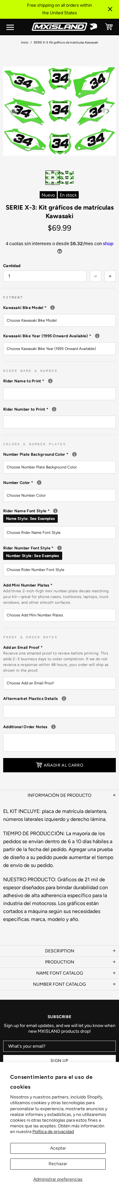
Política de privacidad (53, 1131)
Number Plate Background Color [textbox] (59, 454)
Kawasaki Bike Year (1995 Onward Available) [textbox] (59, 335)
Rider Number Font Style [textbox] (59, 551)
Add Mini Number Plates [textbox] (56, 594)
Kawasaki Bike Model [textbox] (59, 307)
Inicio (25, 42)
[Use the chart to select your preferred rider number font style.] (59, 548)
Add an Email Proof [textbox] (56, 659)
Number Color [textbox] (59, 482)
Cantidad (11, 265)
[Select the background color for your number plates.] (74, 454)
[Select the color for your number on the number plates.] (39, 482)
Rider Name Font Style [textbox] (59, 514)
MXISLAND (60, 27)
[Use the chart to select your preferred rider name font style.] (55, 510)
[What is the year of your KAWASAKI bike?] (97, 335)
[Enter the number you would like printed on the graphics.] (54, 409)
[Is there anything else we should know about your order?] (53, 726)
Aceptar (58, 1148)
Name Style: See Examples (30, 518)
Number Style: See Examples (32, 556)
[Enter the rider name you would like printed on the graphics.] (50, 381)
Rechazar (58, 1163)
